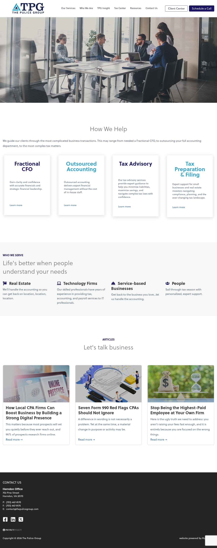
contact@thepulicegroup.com (22, 509)
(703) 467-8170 (13, 502)
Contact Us (151, 8)
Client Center (176, 8)
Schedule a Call (201, 8)
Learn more (16, 205)
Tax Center (120, 8)
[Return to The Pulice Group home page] (28, 8)
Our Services (68, 8)
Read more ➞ (36, 439)
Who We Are (86, 8)
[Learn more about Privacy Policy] (12, 530)
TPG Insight (103, 8)
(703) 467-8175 (13, 505)
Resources (135, 8)
